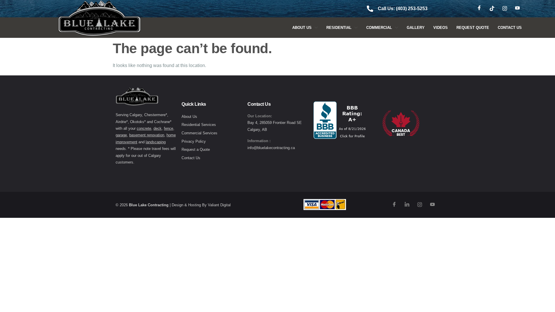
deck (157, 128)
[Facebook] (479, 8)
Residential (339, 27)
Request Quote (472, 27)
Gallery (416, 27)
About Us (302, 27)
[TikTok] (492, 8)
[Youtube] (517, 8)
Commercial (379, 27)
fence (168, 128)
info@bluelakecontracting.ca (271, 148)
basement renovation (146, 135)
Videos (440, 27)
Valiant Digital (219, 205)
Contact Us (510, 27)
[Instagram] (504, 8)
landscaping (156, 142)
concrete (144, 128)
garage (121, 135)
